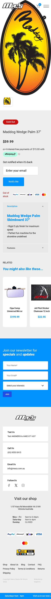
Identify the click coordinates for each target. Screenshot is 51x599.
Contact (31, 564)
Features (11, 248)
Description (12, 206)
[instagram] (23, 485)
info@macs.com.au (16, 468)
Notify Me (13, 181)
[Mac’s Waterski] (12, 6)
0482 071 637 (29, 436)
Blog (23, 564)
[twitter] (16, 485)
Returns (41, 569)
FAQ (40, 564)
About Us (14, 564)
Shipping (6, 573)
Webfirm (37, 582)
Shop (5, 564)
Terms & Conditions (26, 569)
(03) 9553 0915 (14, 452)
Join (7, 394)
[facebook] (9, 485)
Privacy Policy (9, 569)
